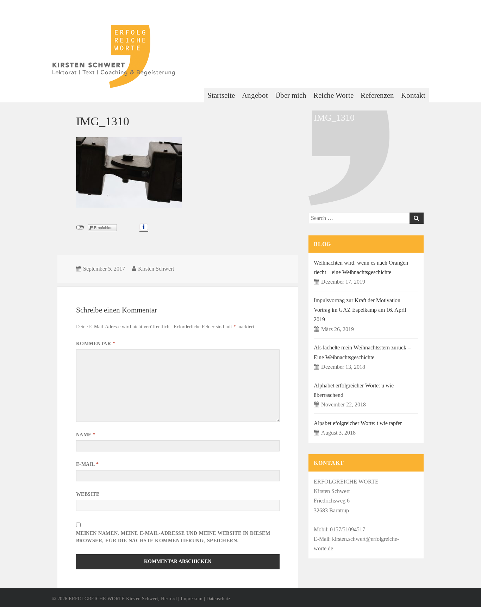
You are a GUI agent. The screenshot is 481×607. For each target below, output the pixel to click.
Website (88, 494)
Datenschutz (218, 598)
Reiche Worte (333, 95)
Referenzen (377, 95)
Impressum (191, 598)
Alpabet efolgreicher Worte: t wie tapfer (358, 423)
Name (86, 434)
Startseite (221, 95)
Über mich (290, 95)
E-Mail (87, 464)
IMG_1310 (102, 121)
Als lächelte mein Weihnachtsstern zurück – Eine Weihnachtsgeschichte (362, 352)
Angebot (255, 95)
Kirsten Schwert (156, 269)
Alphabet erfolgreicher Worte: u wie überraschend (354, 390)
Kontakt (413, 95)
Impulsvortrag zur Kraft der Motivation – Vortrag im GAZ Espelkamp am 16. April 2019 (360, 309)
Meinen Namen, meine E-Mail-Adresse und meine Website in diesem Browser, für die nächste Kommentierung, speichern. (173, 537)
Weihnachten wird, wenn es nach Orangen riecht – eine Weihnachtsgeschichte (361, 267)
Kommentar (95, 343)
